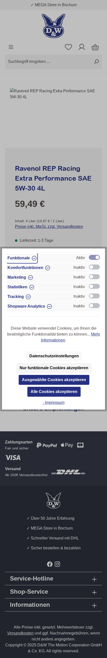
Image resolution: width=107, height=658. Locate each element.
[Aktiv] (94, 257)
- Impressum (53, 402)
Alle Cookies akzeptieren (54, 392)
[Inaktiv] (94, 267)
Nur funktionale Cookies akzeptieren (54, 368)
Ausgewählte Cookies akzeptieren (54, 380)
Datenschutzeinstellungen (54, 356)
